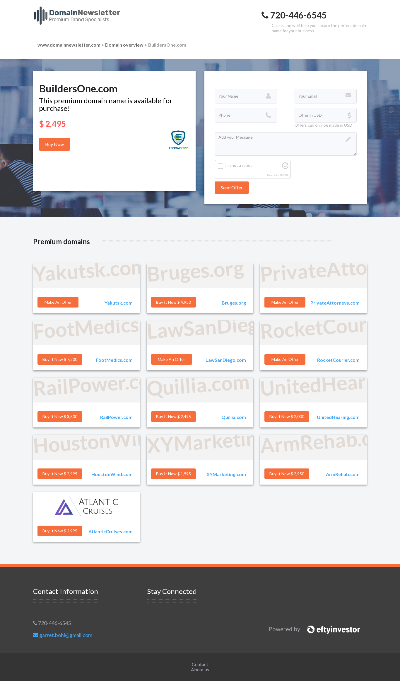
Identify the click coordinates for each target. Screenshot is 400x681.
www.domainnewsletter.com (68, 44)
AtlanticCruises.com (110, 531)
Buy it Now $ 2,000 (286, 416)
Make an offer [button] (58, 302)
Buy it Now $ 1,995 (173, 473)
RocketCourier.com (338, 360)
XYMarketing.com (226, 474)
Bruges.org (234, 302)
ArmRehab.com (343, 474)
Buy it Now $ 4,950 (173, 302)
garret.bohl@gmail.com (65, 635)
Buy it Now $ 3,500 (59, 416)
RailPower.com (116, 417)
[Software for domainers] (330, 628)
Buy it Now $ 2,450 (286, 473)
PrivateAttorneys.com (335, 302)
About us (200, 669)
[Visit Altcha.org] (285, 167)
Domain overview (124, 44)
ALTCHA (284, 175)
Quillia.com (233, 417)
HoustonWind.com (112, 474)
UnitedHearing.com (338, 417)
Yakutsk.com (119, 302)
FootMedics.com (114, 360)
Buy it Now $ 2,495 (173, 416)
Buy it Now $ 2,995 (59, 530)
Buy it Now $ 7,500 (59, 359)
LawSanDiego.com (226, 360)
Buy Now (54, 144)
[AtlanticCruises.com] (86, 506)
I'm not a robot (238, 165)
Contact (200, 664)
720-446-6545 (54, 623)
